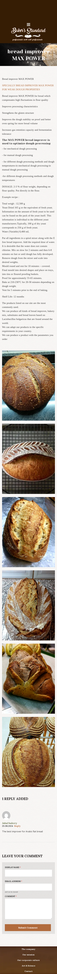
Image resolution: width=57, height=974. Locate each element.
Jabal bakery (9, 823)
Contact (28, 971)
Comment (11, 896)
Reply (17, 826)
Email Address (13, 881)
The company (28, 949)
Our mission (28, 954)
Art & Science (28, 965)
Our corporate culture (28, 960)
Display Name (13, 867)
